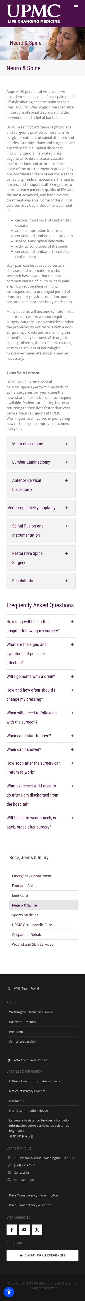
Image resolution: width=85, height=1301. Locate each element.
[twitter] (37, 1229)
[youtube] (24, 1229)
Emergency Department (31, 875)
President (16, 1032)
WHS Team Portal (26, 988)
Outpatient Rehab (26, 934)
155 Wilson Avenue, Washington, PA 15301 (45, 1158)
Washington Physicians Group (31, 1012)
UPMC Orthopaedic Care (32, 924)
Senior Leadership (22, 1041)
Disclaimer (17, 1101)
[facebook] (12, 1229)
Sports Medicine (25, 915)
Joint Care (20, 895)
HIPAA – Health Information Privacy (34, 1081)
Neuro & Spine (24, 905)
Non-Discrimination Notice (28, 1110)
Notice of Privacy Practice (27, 1091)
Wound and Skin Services (32, 944)
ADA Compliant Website (31, 1060)
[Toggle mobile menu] (76, 6)
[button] (41, 444)
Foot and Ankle (24, 885)
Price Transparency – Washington (33, 1195)
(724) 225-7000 (24, 1165)
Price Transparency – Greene (30, 1205)
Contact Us (22, 1172)
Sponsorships (24, 1180)
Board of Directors (22, 1022)
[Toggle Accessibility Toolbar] (9, 1292)
